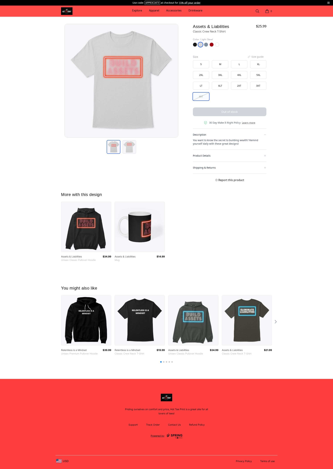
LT (201, 85)
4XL (239, 75)
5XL (258, 75)
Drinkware (195, 10)
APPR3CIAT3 (152, 2)
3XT (258, 85)
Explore (137, 10)
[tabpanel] (121, 81)
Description (199, 134)
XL (258, 64)
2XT (239, 85)
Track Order (153, 424)
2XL (201, 75)
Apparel (154, 10)
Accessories (174, 10)
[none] (255, 56)
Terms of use (267, 461)
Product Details (202, 155)
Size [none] (195, 57)
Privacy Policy (244, 461)
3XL (220, 75)
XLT (220, 85)
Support (133, 424)
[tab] (113, 146)
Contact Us (174, 424)
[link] (86, 227)
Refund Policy (197, 424)
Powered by (157, 435)
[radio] (201, 64)
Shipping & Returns (204, 167)
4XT (201, 96)
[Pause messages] (328, 3)
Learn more (248, 122)
